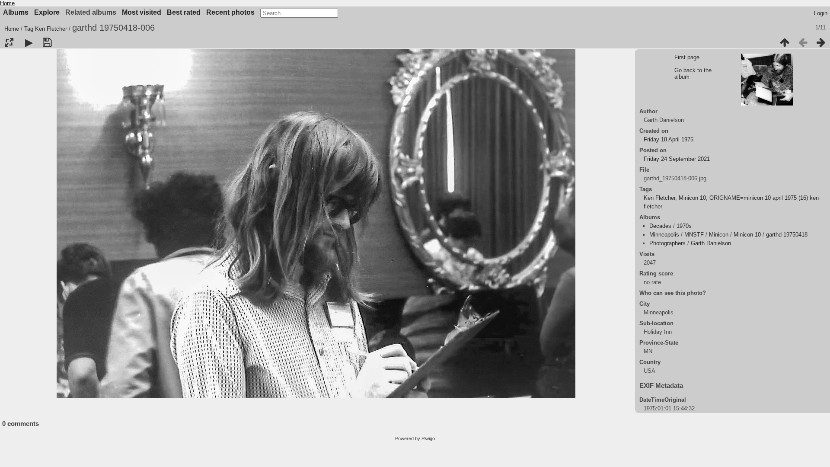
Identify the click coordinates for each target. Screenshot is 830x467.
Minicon (718, 234)
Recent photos (230, 12)
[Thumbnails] (785, 42)
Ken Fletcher (51, 29)
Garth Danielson (711, 243)
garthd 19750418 (787, 234)
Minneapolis (664, 234)
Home (7, 3)
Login (820, 13)
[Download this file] (47, 42)
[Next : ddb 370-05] (821, 42)
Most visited (141, 12)
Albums (16, 12)
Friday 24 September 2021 (677, 159)
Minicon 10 (692, 198)
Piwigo (428, 438)
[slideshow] (29, 42)
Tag (28, 29)
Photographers (667, 243)
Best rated (184, 12)
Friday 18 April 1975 (668, 139)
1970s (684, 226)
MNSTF (694, 234)
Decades (660, 226)
